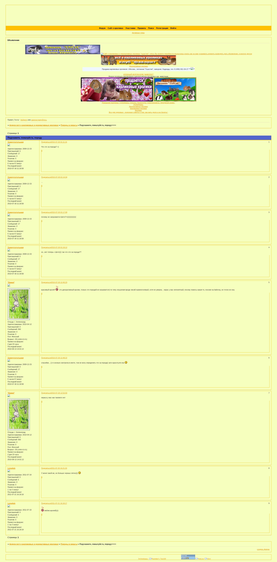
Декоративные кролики (138, 66)
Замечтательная (16, 142)
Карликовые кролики (138, 108)
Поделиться (46, 142)
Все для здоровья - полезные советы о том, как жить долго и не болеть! (138, 112)
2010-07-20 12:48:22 (59, 358)
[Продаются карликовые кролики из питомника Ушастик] (117, 101)
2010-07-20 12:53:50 (59, 393)
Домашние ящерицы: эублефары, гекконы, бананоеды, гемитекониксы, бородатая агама (138, 103)
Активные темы (138, 33)
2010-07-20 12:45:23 (59, 282)
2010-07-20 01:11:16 (59, 142)
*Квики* (11, 282)
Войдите (24, 120)
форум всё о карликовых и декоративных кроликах (34, 125)
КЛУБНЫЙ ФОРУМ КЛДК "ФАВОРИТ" (138, 74)
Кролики (138, 110)
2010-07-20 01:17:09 (59, 212)
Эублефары (138, 105)
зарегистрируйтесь (39, 120)
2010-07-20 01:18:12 (59, 247)
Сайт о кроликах (115, 28)
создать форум (263, 549)
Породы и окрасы (69, 125)
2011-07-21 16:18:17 (59, 503)
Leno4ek (11, 468)
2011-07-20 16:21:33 (59, 468)
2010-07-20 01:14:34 (59, 177)
